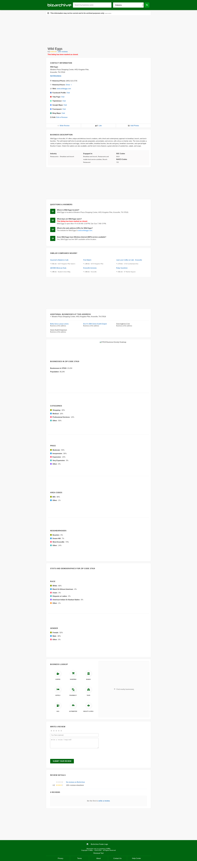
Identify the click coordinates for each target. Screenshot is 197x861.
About (98, 858)
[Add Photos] (129, 125)
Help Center (136, 858)
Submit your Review (62, 761)
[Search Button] (146, 5)
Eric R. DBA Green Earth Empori (95, 324)
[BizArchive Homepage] (60, 5)
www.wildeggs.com (64, 88)
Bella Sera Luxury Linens (59, 324)
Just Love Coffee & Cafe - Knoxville (129, 260)
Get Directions (55, 76)
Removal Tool (98, 853)
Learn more (108, 13)
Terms (79, 858)
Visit (68, 93)
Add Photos (134, 125)
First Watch (87, 260)
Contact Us (117, 858)
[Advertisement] (98, 30)
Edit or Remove (62, 117)
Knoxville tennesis (90, 268)
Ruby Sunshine (122, 268)
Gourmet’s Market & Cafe (59, 260)
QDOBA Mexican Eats (58, 268)
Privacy (60, 858)
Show (68, 85)
